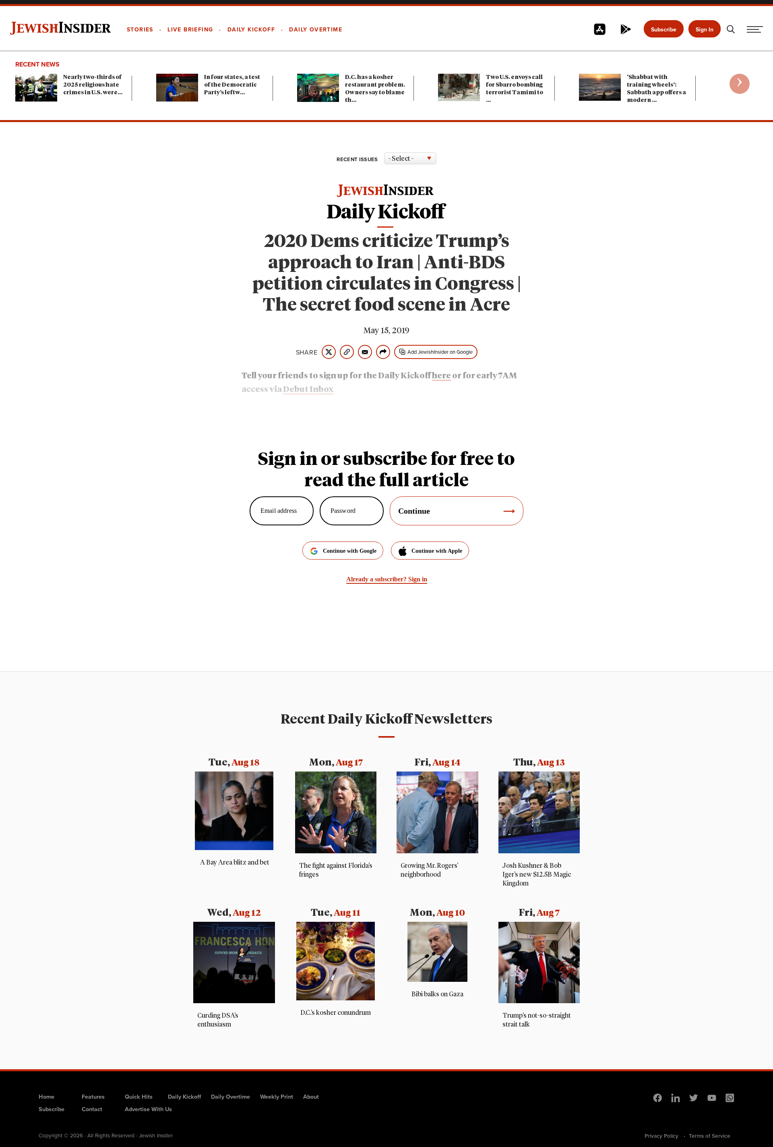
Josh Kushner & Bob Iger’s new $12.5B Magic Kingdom (536, 875)
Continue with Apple (436, 551)
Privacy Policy (661, 1136)
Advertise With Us (148, 1109)
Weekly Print (276, 1096)
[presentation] (740, 84)
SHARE (307, 352)
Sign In (704, 29)
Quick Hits (139, 1096)
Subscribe (663, 29)
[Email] (365, 352)
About (311, 1096)
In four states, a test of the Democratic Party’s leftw (232, 85)
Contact (92, 1109)
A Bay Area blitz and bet (234, 862)
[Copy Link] (347, 352)
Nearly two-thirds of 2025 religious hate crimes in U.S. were (92, 85)
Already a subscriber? (386, 579)
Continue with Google (349, 551)
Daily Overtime (230, 1096)
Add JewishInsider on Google (440, 351)
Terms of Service (709, 1136)
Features (93, 1096)
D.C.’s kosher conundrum (335, 1013)
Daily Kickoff (184, 1096)
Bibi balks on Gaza (437, 994)
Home (46, 1096)
